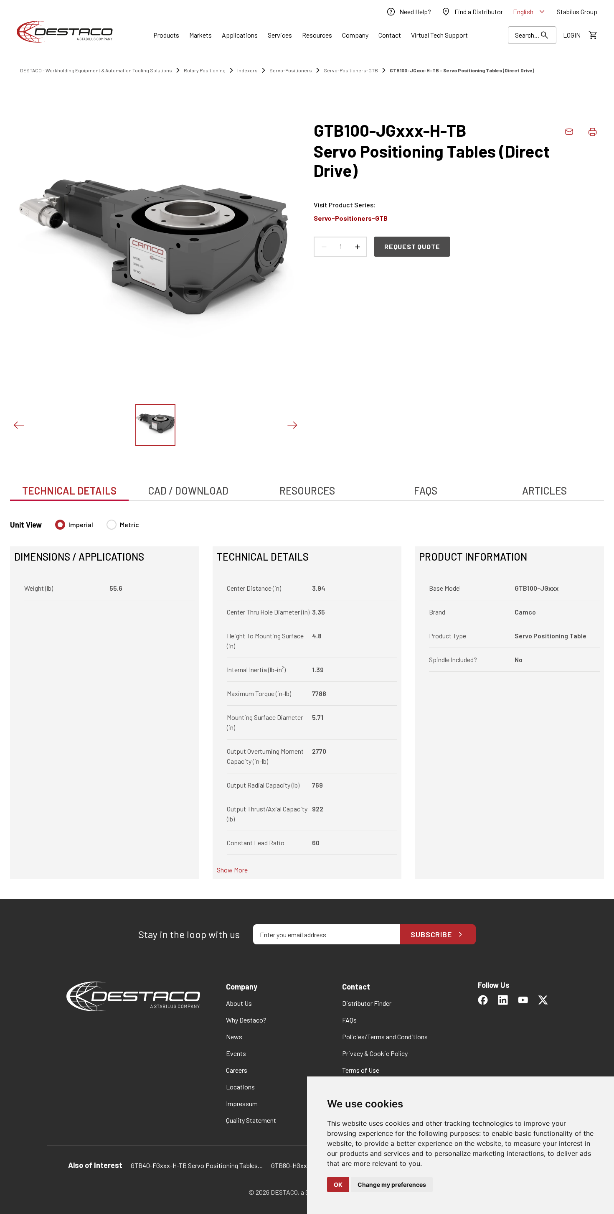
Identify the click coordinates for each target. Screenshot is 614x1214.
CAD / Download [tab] (188, 491)
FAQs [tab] (425, 491)
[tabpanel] (307, 694)
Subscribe (431, 934)
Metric (129, 524)
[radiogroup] (97, 528)
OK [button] (338, 1184)
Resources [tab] (307, 491)
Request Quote (412, 246)
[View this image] (155, 425)
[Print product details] (592, 131)
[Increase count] (357, 247)
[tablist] (307, 486)
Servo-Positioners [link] (290, 70)
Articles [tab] (544, 491)
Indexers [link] (247, 70)
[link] (408, 12)
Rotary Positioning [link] (205, 70)
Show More (232, 870)
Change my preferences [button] (392, 1184)
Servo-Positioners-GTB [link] (351, 70)
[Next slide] (292, 425)
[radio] (60, 525)
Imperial (81, 524)
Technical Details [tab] (69, 491)
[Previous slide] (18, 425)
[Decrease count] (324, 247)
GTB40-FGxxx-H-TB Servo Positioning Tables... (197, 1165)
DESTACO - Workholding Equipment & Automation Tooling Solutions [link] (96, 70)
